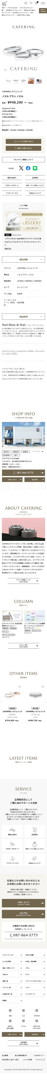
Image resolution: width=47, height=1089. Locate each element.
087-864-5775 (25, 935)
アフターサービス (8, 955)
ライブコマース (30, 994)
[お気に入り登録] (5, 70)
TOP (3, 8)
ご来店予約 (43, 10)
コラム (27, 968)
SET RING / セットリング (20, 13)
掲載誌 (5, 1000)
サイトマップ (40, 1059)
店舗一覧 (5, 981)
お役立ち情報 (29, 955)
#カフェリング (36, 630)
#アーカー (5, 631)
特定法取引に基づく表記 (10, 1059)
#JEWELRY (13, 628)
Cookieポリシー (39, 1055)
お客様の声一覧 (7, 994)
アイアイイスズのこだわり (33, 981)
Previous (1, 702)
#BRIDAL (5, 628)
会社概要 (5, 1055)
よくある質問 (7, 961)
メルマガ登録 (27, 1059)
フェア (27, 987)
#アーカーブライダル (9, 635)
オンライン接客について (23, 159)
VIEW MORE (36, 451)
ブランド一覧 (7, 987)
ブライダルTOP (12, 8)
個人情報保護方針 (21, 1055)
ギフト (27, 974)
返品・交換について (9, 968)
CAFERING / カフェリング (13, 10)
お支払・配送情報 (30, 961)
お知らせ (5, 974)
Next (45, 702)
